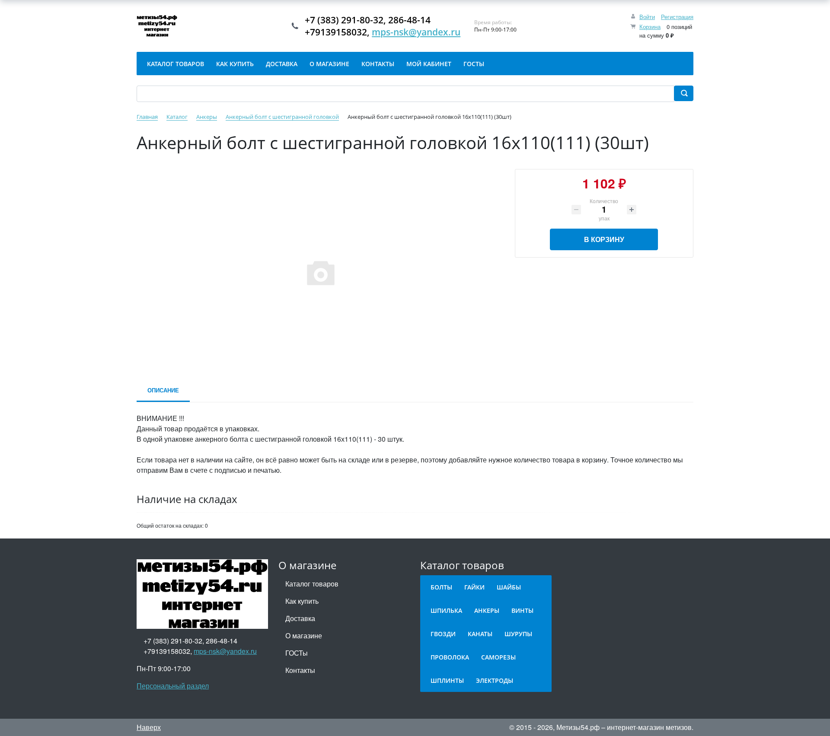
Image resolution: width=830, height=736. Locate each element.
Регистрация (677, 17)
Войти (647, 17)
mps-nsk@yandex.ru (416, 32)
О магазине (303, 635)
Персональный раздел (173, 686)
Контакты (300, 670)
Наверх (149, 727)
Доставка (300, 618)
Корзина (650, 26)
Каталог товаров (311, 584)
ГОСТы (296, 653)
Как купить (302, 601)
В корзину (604, 239)
